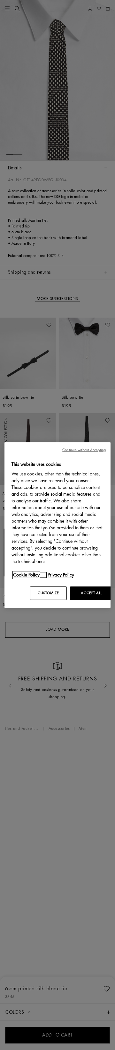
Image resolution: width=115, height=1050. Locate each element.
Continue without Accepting (84, 450)
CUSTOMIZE (48, 593)
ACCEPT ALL (91, 593)
